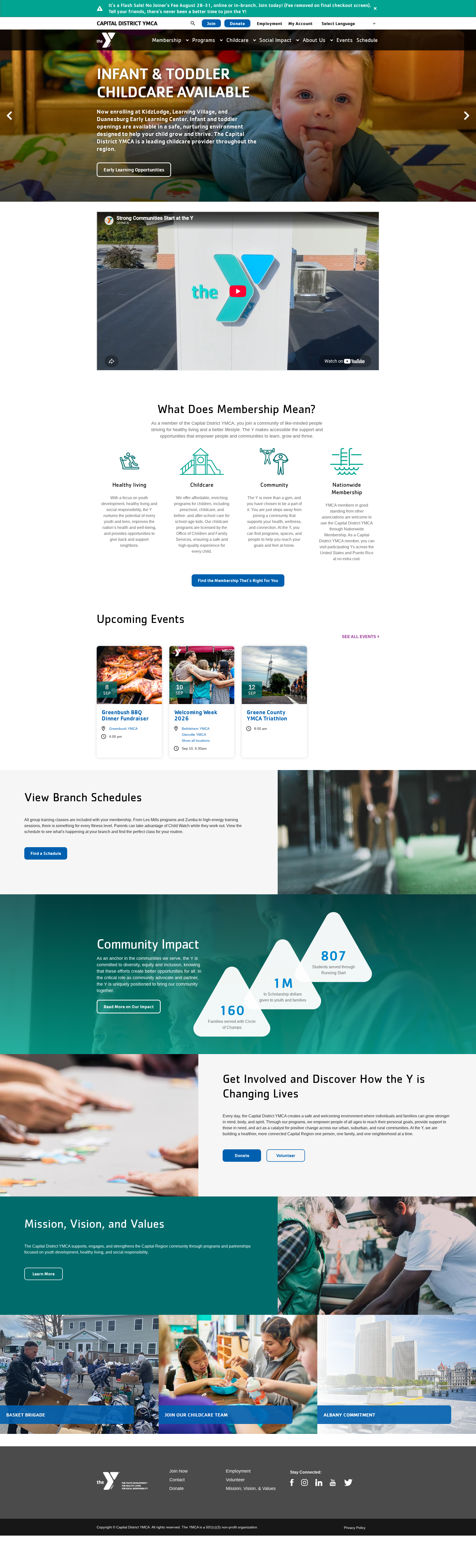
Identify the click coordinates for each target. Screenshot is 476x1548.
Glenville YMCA (194, 723)
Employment (269, 23)
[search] (196, 23)
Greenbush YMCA (123, 717)
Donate (237, 23)
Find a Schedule (45, 841)
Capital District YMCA (127, 23)
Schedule (367, 40)
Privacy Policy (354, 1516)
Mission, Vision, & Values (251, 1477)
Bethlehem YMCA (195, 717)
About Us (315, 40)
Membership (167, 40)
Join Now (178, 1459)
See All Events (359, 625)
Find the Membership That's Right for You (238, 569)
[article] (238, 8)
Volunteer (285, 1144)
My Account (300, 23)
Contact (177, 1468)
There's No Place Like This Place (137, 158)
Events (344, 40)
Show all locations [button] (196, 729)
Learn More (43, 1262)
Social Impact (276, 40)
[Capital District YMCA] (106, 40)
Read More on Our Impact (129, 995)
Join (211, 23)
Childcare (238, 40)
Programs (204, 40)
